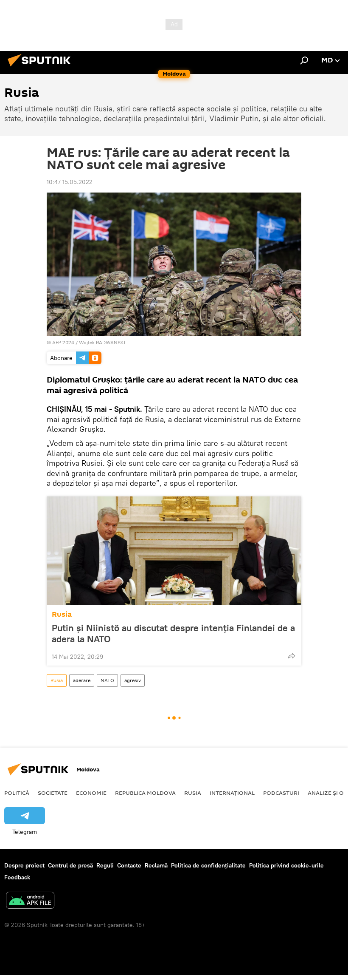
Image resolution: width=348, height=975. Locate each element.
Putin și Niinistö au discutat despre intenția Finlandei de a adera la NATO (173, 633)
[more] (291, 655)
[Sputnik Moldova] (41, 67)
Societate (52, 792)
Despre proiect (24, 865)
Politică (16, 792)
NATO (107, 680)
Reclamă (156, 865)
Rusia (62, 614)
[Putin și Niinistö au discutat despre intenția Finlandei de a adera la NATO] (174, 550)
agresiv (132, 680)
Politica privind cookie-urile (286, 865)
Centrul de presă (70, 865)
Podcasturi (281, 792)
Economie (91, 792)
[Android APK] (30, 901)
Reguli (105, 865)
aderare (81, 680)
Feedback (17, 877)
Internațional (232, 792)
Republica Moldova (145, 792)
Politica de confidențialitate (208, 865)
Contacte (129, 865)
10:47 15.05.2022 (70, 182)
